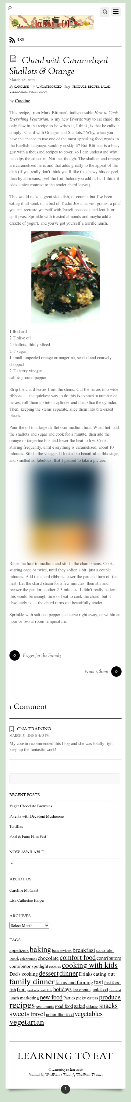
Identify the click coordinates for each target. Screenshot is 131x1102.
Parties (69, 998)
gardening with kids (39, 990)
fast (98, 981)
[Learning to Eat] (51, 27)
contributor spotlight (28, 966)
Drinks (85, 973)
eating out (104, 973)
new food (51, 997)
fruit (21, 989)
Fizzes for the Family (37, 656)
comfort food (78, 957)
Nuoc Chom (101, 672)
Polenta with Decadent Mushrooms (36, 816)
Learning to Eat (63, 1069)
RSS (20, 39)
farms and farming (74, 982)
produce (79, 86)
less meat (115, 990)
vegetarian (38, 92)
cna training (34, 729)
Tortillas (16, 826)
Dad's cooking (23, 973)
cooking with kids (90, 965)
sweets (19, 1013)
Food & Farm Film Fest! (28, 836)
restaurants (45, 1006)
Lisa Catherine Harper (26, 900)
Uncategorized (49, 86)
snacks (108, 1005)
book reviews (62, 950)
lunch (14, 998)
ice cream (81, 989)
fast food (112, 982)
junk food (99, 989)
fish (12, 989)
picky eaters (87, 998)
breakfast (84, 950)
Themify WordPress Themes (83, 1075)
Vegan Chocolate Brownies (30, 806)
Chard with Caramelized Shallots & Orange (58, 66)
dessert (48, 972)
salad (105, 86)
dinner (68, 973)
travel (37, 1013)
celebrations (28, 958)
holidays (62, 989)
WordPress (52, 1075)
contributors (109, 957)
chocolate (48, 957)
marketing (29, 997)
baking (40, 949)
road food (64, 1006)
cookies (55, 966)
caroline (21, 86)
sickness (92, 1006)
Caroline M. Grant (23, 890)
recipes (93, 86)
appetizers (19, 950)
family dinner (32, 981)
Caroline (22, 101)
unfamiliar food (60, 1014)
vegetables (18, 92)
